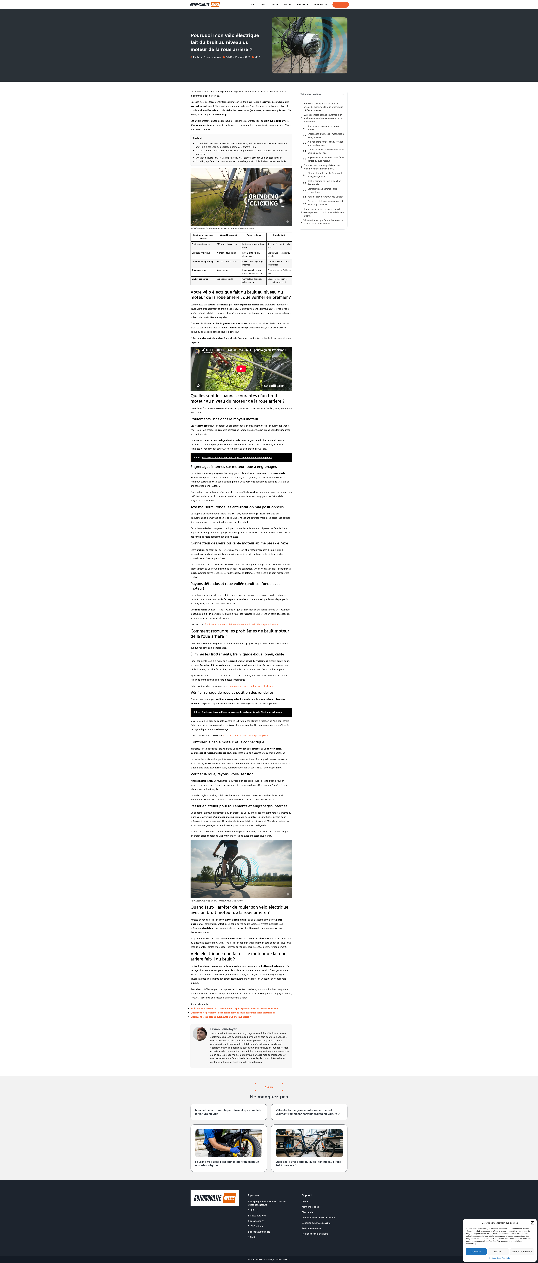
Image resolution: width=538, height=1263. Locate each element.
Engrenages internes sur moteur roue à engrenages (326, 136)
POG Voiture (257, 1226)
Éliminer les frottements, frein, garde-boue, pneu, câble (326, 175)
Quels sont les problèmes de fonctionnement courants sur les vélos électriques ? (233, 1013)
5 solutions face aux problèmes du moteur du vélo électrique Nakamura (241, 624)
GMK (252, 1237)
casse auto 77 (257, 1221)
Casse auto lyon (258, 1215)
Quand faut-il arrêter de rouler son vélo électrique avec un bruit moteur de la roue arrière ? (323, 212)
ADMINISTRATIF (320, 5)
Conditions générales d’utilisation (318, 1217)
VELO (263, 5)
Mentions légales (310, 1207)
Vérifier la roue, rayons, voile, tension (325, 196)
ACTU (253, 5)
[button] (532, 1223)
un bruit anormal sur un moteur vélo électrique (249, 686)
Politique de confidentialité (499, 1258)
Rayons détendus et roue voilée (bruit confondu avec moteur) (326, 159)
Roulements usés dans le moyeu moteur (323, 128)
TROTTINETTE (302, 5)
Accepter (476, 1251)
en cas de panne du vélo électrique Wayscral (245, 736)
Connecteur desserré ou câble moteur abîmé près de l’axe (326, 151)
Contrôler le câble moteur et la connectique (322, 191)
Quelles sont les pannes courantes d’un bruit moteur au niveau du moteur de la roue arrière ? (322, 118)
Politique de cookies (312, 1228)
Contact (306, 1201)
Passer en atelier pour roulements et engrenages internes (325, 203)
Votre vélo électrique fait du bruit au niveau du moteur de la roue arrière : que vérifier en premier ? (323, 107)
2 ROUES (287, 5)
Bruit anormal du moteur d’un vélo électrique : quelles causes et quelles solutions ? (235, 1009)
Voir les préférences (522, 1251)
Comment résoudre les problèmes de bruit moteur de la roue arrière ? (321, 167)
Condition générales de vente (316, 1223)
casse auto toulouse (260, 1231)
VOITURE (274, 5)
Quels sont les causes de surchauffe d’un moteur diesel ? (221, 1017)
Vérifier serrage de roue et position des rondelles (324, 183)
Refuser (498, 1251)
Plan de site (308, 1212)
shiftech (254, 1210)
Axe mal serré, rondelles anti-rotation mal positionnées (325, 143)
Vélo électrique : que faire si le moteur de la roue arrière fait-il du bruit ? (323, 222)
